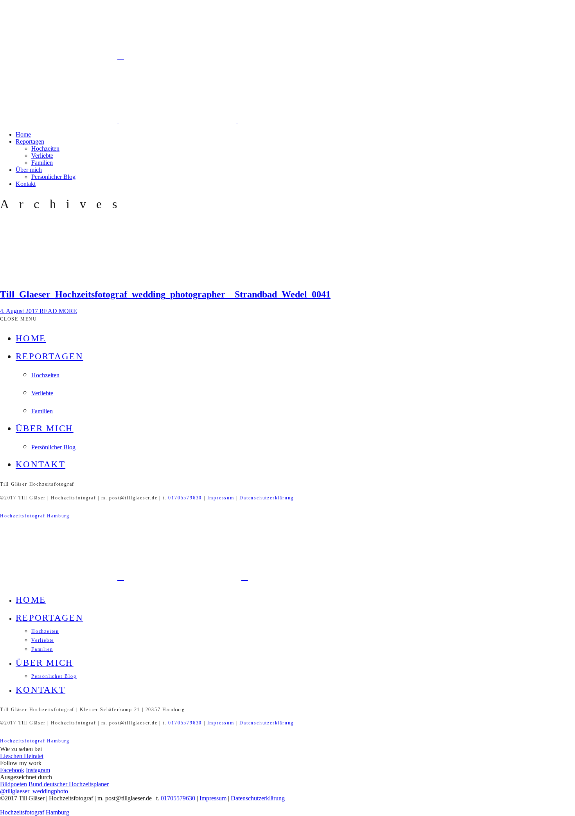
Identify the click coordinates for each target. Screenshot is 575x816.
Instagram (38, 770)
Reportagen (30, 141)
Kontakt (26, 183)
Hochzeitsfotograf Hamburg (35, 516)
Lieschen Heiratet (21, 756)
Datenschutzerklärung (266, 498)
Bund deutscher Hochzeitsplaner (69, 784)
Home (23, 134)
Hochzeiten (45, 148)
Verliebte (42, 155)
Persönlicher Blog (53, 176)
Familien (42, 162)
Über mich (29, 169)
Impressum (220, 498)
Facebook (12, 770)
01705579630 (185, 498)
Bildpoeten (13, 784)
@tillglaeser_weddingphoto (34, 791)
